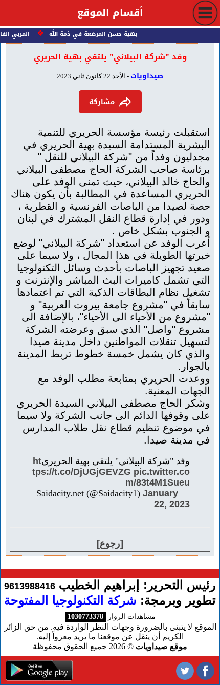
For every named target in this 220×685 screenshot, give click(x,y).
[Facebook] (205, 670)
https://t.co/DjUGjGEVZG (81, 466)
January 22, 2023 (166, 498)
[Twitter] (185, 670)
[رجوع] (110, 543)
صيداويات (146, 76)
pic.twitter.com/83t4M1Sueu (157, 477)
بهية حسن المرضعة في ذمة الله (95, 34)
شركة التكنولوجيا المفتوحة (70, 600)
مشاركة (102, 101)
